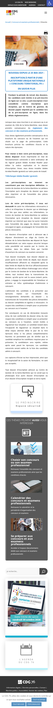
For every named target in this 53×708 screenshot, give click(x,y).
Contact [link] (43, 688)
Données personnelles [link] (30, 688)
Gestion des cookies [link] (36, 691)
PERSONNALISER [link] (34, 704)
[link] (50, 3)
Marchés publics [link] (11, 691)
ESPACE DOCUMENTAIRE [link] (17, 5)
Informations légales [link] (13, 688)
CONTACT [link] (41, 5)
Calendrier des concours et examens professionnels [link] (25, 500)
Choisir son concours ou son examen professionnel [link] (25, 462)
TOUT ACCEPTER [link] (39, 700)
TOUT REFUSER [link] (18, 704)
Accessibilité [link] (23, 691)
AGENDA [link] (32, 5)
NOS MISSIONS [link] (30, 2)
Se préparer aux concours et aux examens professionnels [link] (22, 540)
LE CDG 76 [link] (19, 2)
